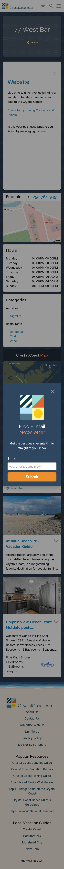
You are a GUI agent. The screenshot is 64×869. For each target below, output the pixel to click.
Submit (32, 476)
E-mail (12, 458)
